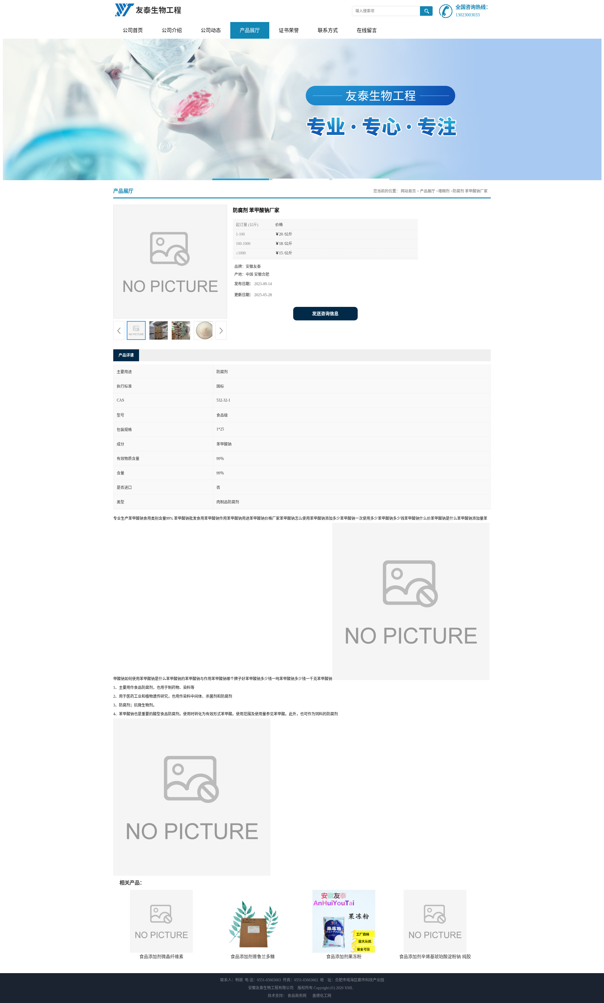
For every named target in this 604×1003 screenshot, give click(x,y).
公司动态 (211, 30)
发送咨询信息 (325, 313)
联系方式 (328, 30)
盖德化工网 (321, 996)
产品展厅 (250, 30)
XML (348, 988)
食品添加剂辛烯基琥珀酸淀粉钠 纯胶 (435, 956)
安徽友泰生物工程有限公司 (271, 988)
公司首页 (133, 30)
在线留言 (367, 30)
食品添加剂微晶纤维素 (161, 956)
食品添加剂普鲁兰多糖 (253, 956)
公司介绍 (172, 30)
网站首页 (408, 191)
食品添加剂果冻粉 (343, 956)
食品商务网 (297, 996)
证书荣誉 (289, 30)
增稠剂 (444, 191)
